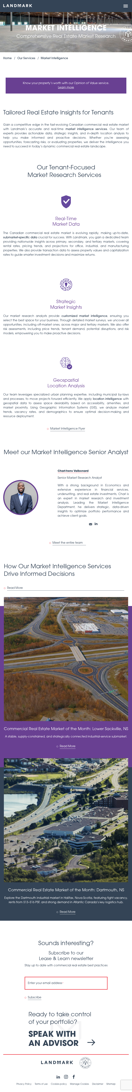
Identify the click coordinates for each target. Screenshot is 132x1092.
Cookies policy (59, 1084)
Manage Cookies (79, 1084)
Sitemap (111, 1084)
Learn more (66, 87)
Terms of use (41, 1084)
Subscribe (34, 997)
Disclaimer (97, 1084)
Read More (15, 588)
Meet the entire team (67, 543)
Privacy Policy (24, 1084)
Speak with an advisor (54, 1039)
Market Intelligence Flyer (67, 428)
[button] (126, 6)
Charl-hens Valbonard (73, 471)
